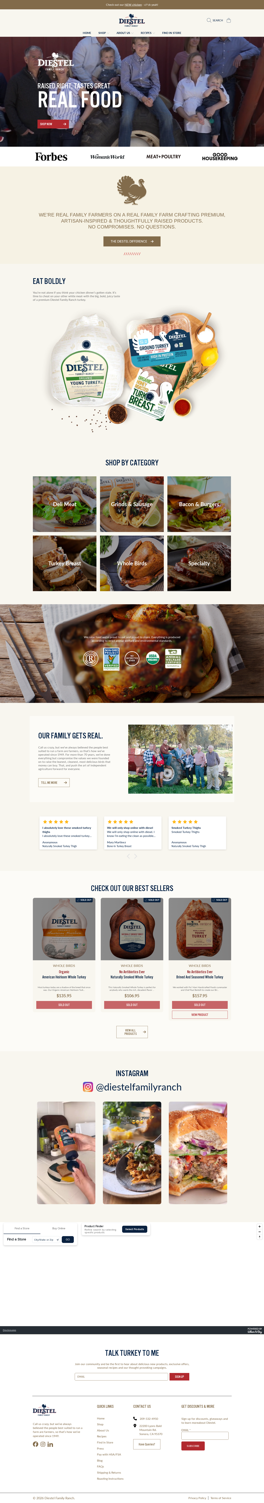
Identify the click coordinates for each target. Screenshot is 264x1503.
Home (101, 1418)
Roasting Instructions (110, 1478)
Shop (102, 32)
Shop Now (46, 124)
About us (124, 32)
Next (232, 759)
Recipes (146, 32)
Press (100, 1448)
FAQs (100, 1466)
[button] (216, 20)
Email (186, 1430)
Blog (100, 1460)
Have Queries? (147, 1444)
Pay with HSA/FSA (109, 1454)
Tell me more (49, 782)
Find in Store (105, 1442)
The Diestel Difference (129, 241)
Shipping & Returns (109, 1472)
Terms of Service (220, 1498)
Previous (128, 759)
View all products (130, 1032)
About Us (103, 1430)
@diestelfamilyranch (139, 1087)
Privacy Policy (197, 1498)
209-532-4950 (149, 1418)
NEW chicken (133, 4)
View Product (199, 1014)
